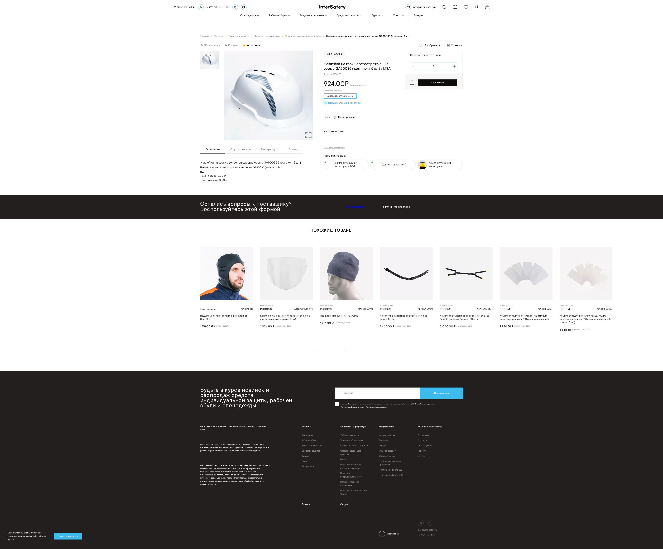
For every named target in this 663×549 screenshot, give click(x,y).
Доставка (383, 440)
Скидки (344, 504)
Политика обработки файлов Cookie (354, 492)
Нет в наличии (437, 83)
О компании (423, 435)
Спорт (305, 461)
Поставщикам (425, 446)
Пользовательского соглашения (377, 407)
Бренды (306, 504)
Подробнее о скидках (333, 90)
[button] (318, 350)
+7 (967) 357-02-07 (427, 535)
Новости (422, 451)
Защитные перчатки (312, 446)
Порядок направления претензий (390, 463)
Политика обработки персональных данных (351, 466)
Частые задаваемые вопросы (350, 453)
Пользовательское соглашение (349, 484)
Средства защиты (311, 451)
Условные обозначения (352, 440)
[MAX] (244, 7)
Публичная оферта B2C (391, 475)
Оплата (382, 446)
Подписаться (441, 393)
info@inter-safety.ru (427, 530)
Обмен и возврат (387, 451)
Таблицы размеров (349, 435)
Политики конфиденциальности (352, 407)
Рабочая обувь (309, 440)
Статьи (421, 456)
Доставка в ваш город (334, 147)
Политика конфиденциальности (351, 475)
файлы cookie (31, 533)
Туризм (305, 456)
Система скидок (387, 456)
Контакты (422, 440)
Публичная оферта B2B (390, 470)
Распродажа (308, 466)
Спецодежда (308, 435)
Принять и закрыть (68, 536)
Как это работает (388, 435)
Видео (343, 459)
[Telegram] (235, 7)
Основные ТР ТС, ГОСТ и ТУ (354, 446)
